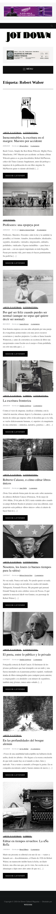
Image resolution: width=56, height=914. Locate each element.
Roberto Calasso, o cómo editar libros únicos (27, 481)
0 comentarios (35, 146)
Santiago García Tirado (27, 230)
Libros (27, 396)
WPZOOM (28, 904)
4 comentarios (35, 324)
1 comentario (33, 488)
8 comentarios (35, 849)
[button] (28, 69)
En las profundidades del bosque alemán (23, 742)
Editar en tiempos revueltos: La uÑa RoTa (25, 842)
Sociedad (9, 220)
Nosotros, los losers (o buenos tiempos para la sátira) (27, 568)
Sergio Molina (24, 749)
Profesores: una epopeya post (21, 225)
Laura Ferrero (24, 324)
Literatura (30, 132)
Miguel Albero (24, 146)
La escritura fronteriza (17, 400)
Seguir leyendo (15, 175)
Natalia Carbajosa (25, 406)
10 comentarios (41, 230)
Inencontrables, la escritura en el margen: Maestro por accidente (23, 139)
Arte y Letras (12, 132)
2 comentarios (37, 406)
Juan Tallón (23, 488)
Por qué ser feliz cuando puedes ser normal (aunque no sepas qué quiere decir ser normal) (25, 315)
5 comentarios (37, 659)
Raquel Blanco (24, 849)
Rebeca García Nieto (26, 575)
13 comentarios (35, 749)
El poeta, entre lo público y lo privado (27, 654)
